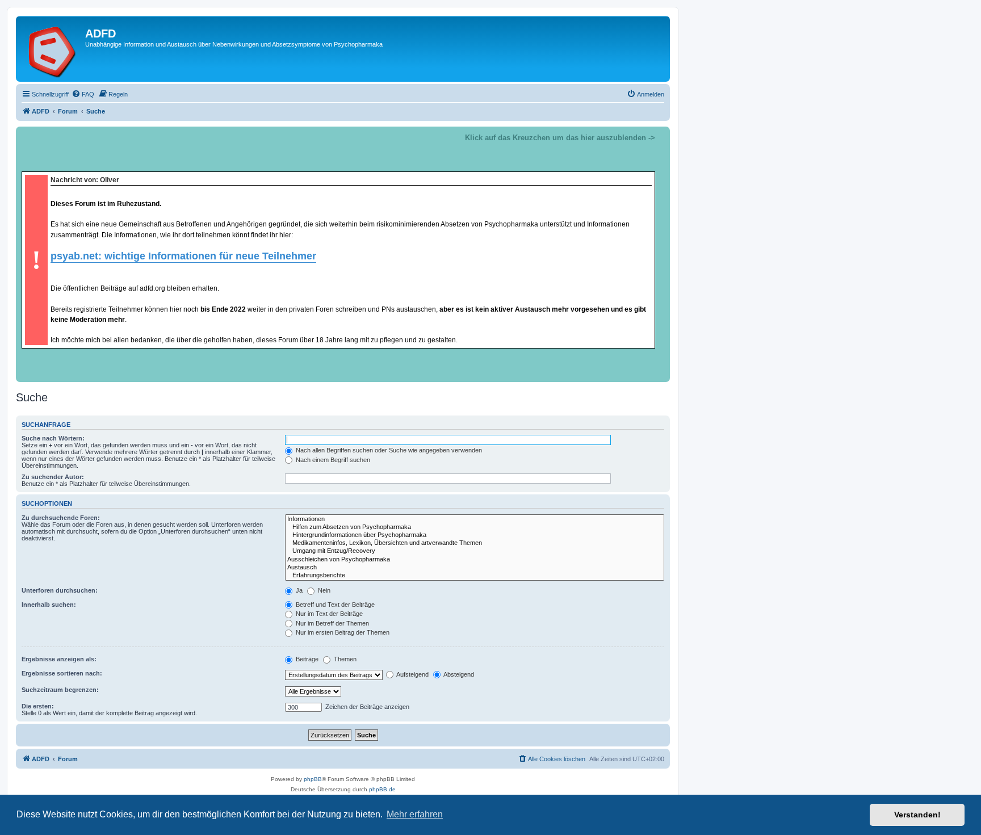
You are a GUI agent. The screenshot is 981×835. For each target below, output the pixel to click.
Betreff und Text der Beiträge (334, 604)
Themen (344, 659)
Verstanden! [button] (917, 814)
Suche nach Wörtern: (53, 438)
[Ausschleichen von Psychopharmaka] (474, 560)
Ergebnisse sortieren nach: (62, 673)
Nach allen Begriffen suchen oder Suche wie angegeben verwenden (388, 450)
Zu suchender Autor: (53, 476)
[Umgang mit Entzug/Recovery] (474, 551)
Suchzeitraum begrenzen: (60, 689)
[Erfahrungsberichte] (474, 576)
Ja (298, 590)
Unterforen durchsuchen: (60, 590)
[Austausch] (474, 568)
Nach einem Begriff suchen (332, 459)
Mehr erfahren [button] (415, 814)
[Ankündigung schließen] (660, 135)
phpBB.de (382, 789)
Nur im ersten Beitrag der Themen (341, 632)
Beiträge (306, 659)
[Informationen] (474, 519)
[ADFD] (52, 49)
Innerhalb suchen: (49, 604)
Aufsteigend (412, 674)
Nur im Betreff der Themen (331, 623)
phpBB (313, 779)
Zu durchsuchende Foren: (61, 517)
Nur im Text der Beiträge (328, 613)
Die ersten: (38, 706)
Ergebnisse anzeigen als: (59, 659)
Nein (323, 590)
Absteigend (458, 674)
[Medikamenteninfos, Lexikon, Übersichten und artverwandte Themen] (474, 543)
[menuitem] (83, 94)
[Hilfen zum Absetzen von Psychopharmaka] (474, 527)
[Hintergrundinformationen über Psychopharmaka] (474, 535)
